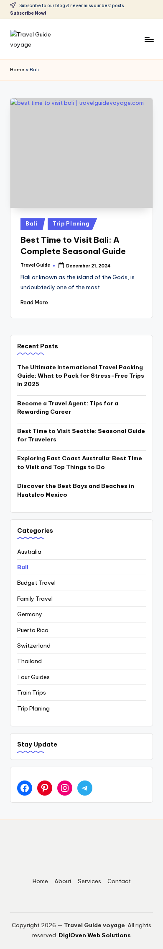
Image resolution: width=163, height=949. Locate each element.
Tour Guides (33, 677)
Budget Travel (36, 582)
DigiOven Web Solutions (95, 935)
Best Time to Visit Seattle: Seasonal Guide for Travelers (81, 435)
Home (17, 70)
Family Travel (35, 598)
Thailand (29, 661)
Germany (29, 614)
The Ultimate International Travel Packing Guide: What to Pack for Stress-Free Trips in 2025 (80, 375)
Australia (29, 551)
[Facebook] (24, 788)
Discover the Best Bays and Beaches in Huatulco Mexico (75, 490)
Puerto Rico (32, 630)
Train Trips (31, 692)
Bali (31, 223)
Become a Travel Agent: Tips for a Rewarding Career (67, 407)
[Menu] (149, 39)
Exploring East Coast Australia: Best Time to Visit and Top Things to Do (79, 462)
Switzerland (34, 645)
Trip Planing (71, 223)
